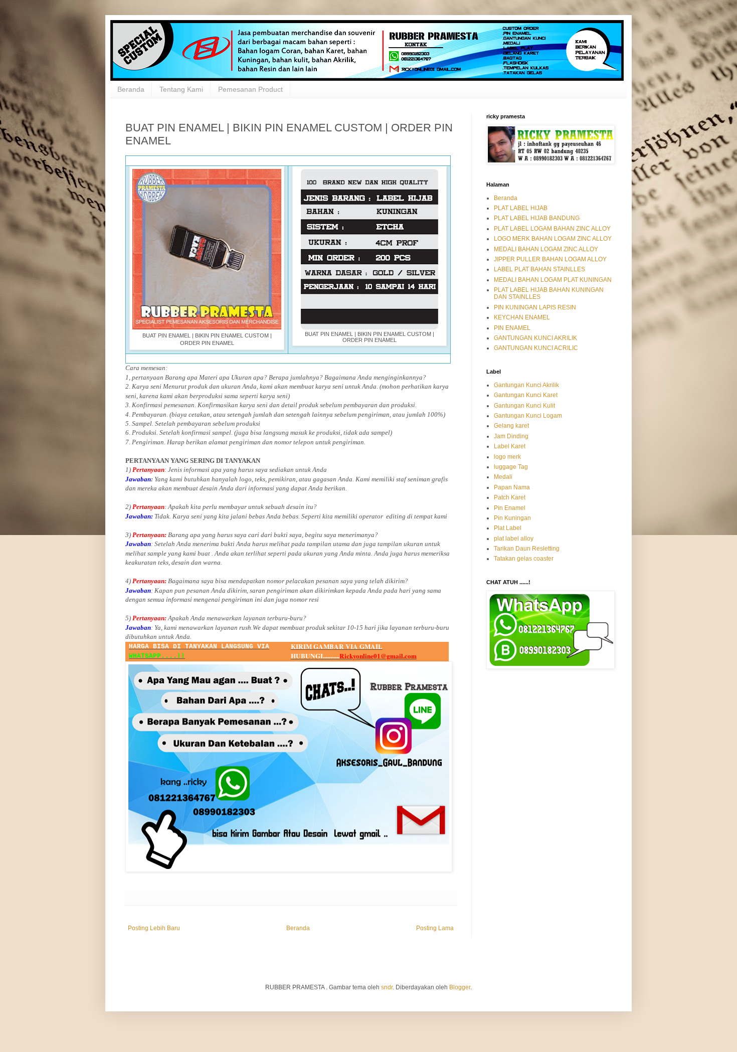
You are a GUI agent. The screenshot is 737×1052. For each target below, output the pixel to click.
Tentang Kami (181, 89)
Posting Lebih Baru (154, 928)
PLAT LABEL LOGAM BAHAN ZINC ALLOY (552, 228)
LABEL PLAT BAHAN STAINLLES (539, 269)
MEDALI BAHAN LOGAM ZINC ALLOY (546, 249)
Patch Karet (509, 497)
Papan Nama (512, 487)
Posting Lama (435, 928)
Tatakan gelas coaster (524, 558)
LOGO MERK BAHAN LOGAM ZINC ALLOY (553, 238)
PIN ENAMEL (512, 327)
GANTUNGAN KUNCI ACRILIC (536, 348)
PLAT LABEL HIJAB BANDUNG (537, 218)
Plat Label (507, 528)
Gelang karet (511, 425)
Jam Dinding (511, 436)
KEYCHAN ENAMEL (522, 317)
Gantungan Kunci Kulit (524, 405)
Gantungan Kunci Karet (526, 395)
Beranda (130, 89)
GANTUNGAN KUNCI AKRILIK (535, 337)
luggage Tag (511, 466)
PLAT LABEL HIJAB (520, 208)
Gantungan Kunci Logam (528, 415)
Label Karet (509, 446)
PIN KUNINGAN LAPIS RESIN (535, 307)
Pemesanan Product (250, 89)
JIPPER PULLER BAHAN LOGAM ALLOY (550, 259)
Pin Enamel (509, 507)
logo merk (507, 456)
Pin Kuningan (512, 517)
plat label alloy (513, 538)
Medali (503, 476)
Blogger (459, 987)
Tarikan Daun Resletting (527, 548)
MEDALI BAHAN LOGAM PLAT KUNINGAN (553, 279)
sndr (387, 987)
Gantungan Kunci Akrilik (526, 385)
